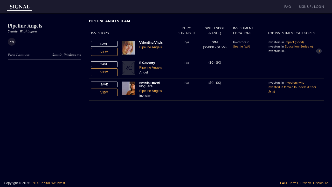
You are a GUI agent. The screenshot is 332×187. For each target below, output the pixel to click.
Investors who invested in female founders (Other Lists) (292, 87)
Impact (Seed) (294, 42)
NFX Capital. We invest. (49, 183)
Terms (293, 183)
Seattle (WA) (241, 46)
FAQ (283, 183)
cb (12, 42)
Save (104, 44)
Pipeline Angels (150, 47)
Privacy (305, 183)
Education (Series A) (299, 46)
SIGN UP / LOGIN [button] (311, 7)
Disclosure (320, 183)
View (104, 52)
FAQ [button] (287, 7)
